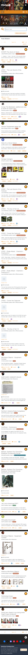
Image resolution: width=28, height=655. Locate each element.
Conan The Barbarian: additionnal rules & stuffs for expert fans (13, 107)
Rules (14, 472)
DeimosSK (3, 455)
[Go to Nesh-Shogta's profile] (2, 123)
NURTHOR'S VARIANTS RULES (11, 377)
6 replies (14, 150)
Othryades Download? (8, 520)
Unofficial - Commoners (9, 427)
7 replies (15, 441)
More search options (21, 33)
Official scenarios (19, 73)
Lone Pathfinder (4, 73)
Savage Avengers (7, 159)
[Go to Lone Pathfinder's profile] (2, 66)
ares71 (2, 505)
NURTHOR (3, 378)
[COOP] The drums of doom (10, 52)
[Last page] (26, 42)
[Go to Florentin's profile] (2, 103)
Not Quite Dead (4, 429)
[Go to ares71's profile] (2, 500)
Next (23, 42)
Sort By (24, 44)
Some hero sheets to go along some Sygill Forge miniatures (13, 613)
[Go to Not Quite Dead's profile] (2, 423)
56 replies (14, 116)
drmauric (3, 160)
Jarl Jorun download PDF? (9, 503)
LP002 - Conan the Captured (10, 233)
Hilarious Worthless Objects (10, 571)
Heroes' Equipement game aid (11, 126)
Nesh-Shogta (4, 128)
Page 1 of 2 (14, 42)
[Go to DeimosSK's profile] (2, 448)
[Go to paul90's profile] (2, 139)
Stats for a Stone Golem (9, 143)
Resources (15, 378)
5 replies (13, 179)
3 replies (13, 604)
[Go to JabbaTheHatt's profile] (2, 48)
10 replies (14, 367)
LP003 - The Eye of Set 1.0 (10, 209)
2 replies (15, 134)
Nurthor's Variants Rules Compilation (13, 411)
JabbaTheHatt (4, 53)
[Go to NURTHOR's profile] (2, 373)
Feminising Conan (7, 596)
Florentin (3, 110)
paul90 (2, 144)
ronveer (3, 360)
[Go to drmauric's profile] (2, 155)
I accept (24, 649)
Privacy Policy (9, 653)
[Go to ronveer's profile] (2, 354)
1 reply (12, 60)
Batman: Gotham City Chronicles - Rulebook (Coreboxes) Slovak (12, 452)
